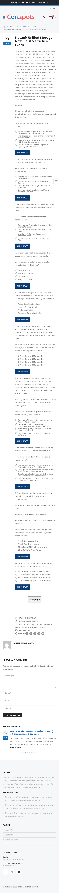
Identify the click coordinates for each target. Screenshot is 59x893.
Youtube (18, 872)
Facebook (26, 633)
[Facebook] (46, 8)
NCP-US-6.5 (24, 624)
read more (15, 747)
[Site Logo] (21, 17)
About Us (9, 830)
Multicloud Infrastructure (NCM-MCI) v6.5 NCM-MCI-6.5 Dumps (31, 733)
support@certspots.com (14, 859)
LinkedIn (34, 633)
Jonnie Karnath (29, 618)
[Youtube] (54, 8)
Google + (38, 633)
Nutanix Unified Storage (33, 627)
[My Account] (44, 17)
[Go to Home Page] (5, 26)
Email (42, 633)
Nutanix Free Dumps (28, 621)
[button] (5, 17)
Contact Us (9, 835)
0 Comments (25, 630)
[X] (50, 8)
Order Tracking (11, 840)
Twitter (30, 633)
